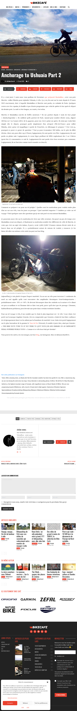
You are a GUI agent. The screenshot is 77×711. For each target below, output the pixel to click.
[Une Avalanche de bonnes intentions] (53, 567)
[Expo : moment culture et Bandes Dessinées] (69, 567)
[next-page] (5, 553)
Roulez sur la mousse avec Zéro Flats (13, 464)
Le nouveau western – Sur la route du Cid (23, 574)
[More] (69, 442)
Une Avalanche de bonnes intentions (53, 573)
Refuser (25, 703)
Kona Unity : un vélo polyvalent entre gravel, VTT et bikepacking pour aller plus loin (38, 536)
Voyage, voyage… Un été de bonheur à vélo (7, 534)
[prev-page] (2, 553)
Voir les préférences (41, 703)
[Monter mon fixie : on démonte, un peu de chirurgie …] (18, 671)
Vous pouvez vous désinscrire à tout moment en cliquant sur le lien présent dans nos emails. (64, 674)
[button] (47, 682)
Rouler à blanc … (70, 464)
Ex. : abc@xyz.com (59, 656)
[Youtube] (38, 631)
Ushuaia (37, 419)
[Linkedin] (42, 631)
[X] (20, 451)
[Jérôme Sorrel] (3, 81)
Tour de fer (30, 419)
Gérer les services (12, 698)
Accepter (10, 703)
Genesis (23, 419)
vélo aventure (46, 419)
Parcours (64, 543)
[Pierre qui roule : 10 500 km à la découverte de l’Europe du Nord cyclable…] (69, 526)
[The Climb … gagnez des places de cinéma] (38, 567)
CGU (22, 707)
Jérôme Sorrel (11, 81)
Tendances (3, 539)
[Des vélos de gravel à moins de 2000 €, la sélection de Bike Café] (53, 526)
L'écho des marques (34, 543)
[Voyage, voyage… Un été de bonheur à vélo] (8, 526)
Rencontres (5, 67)
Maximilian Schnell (33, 397)
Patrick (7, 538)
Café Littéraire (19, 579)
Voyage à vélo (56, 419)
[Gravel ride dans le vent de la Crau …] (18, 660)
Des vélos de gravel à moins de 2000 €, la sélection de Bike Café (53, 536)
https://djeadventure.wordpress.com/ (25, 432)
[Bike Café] (38, 3)
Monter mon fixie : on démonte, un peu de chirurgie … (27, 671)
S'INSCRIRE (60, 695)
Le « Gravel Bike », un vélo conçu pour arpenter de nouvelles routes (27, 649)
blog (37, 335)
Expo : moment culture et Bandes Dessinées (68, 574)
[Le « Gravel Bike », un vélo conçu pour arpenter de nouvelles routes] (18, 649)
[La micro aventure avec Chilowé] (8, 567)
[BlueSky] (45, 631)
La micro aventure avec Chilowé (7, 573)
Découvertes (9, 69)
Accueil (3, 69)
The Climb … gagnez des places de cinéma (38, 574)
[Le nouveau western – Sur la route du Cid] (23, 567)
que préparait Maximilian (54, 97)
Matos (48, 543)
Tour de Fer (33, 323)
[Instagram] (17, 451)
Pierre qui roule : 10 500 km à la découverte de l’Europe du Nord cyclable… (68, 536)
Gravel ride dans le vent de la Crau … (27, 660)
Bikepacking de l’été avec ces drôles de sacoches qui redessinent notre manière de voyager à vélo (23, 538)
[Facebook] (31, 631)
